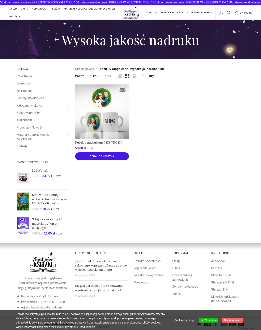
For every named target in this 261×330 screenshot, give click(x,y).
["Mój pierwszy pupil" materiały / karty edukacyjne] (23, 226)
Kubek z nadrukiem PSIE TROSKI (98, 142)
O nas (176, 268)
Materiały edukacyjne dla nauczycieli (33, 137)
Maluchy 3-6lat (221, 275)
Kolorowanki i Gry (28, 113)
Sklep (176, 261)
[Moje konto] (221, 12)
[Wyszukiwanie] (229, 12)
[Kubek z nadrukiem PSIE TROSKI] (102, 111)
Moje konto (140, 282)
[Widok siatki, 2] (120, 76)
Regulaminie (87, 326)
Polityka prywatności (147, 261)
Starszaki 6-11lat (222, 282)
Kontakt (177, 294)
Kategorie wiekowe (29, 105)
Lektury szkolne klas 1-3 (33, 98)
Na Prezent (24, 91)
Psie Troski (24, 76)
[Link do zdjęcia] (43, 261)
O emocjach (24, 83)
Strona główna (84, 69)
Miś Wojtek (40, 170)
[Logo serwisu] (131, 12)
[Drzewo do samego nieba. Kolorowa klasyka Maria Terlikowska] (23, 202)
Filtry (150, 76)
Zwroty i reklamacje (185, 286)
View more (102, 326)
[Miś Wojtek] (23, 177)
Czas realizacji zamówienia (182, 277)
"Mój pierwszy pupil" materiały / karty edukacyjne (47, 223)
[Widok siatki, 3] (127, 76)
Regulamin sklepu (145, 268)
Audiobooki (24, 120)
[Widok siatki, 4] (134, 76)
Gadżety (22, 146)
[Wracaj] (57, 39)
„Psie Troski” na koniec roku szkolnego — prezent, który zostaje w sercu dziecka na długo (101, 265)
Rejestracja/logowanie (148, 275)
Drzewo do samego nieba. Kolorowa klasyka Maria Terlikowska (49, 199)
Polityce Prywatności (65, 326)
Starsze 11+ (219, 289)
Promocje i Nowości (30, 127)
